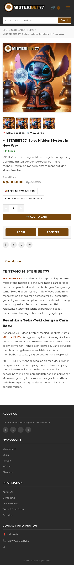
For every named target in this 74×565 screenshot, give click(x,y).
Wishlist (7, 466)
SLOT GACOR (18, 29)
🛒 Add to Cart (37, 216)
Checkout (8, 472)
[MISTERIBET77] (25, 7)
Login (6, 454)
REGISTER (53, 232)
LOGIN (21, 232)
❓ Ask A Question (14, 132)
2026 (31, 29)
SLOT (6, 29)
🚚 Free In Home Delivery (20, 190)
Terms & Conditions (13, 509)
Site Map (8, 515)
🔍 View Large (35, 132)
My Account (9, 449)
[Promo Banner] (37, 77)
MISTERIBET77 (12, 278)
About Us (8, 492)
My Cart (7, 460)
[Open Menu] (67, 8)
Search (64, 20)
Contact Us (9, 497)
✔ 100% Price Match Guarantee (23, 198)
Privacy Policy (10, 503)
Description (13, 261)
